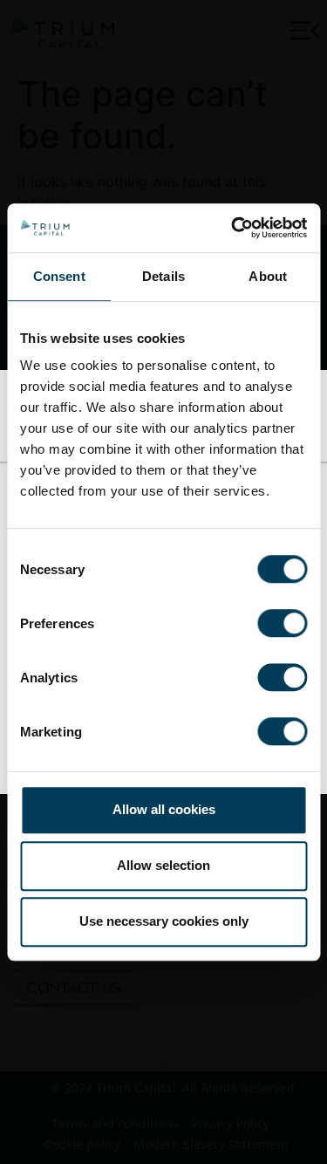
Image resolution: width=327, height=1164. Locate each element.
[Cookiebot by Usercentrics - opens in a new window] (233, 227)
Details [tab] (163, 276)
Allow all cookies (163, 809)
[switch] (282, 623)
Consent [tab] (59, 276)
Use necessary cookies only (164, 921)
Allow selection (163, 865)
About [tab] (268, 276)
